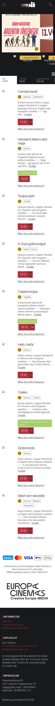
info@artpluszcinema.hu (15, 649)
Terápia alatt (26, 196)
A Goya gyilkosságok (32, 244)
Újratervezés (26, 448)
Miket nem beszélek (31, 496)
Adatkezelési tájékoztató (15, 628)
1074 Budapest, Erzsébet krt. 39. (19, 646)
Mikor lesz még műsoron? (31, 128)
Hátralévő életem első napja (32, 141)
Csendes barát (27, 91)
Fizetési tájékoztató (13, 624)
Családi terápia (28, 292)
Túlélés (22, 392)
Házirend (7, 621)
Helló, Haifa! (26, 344)
